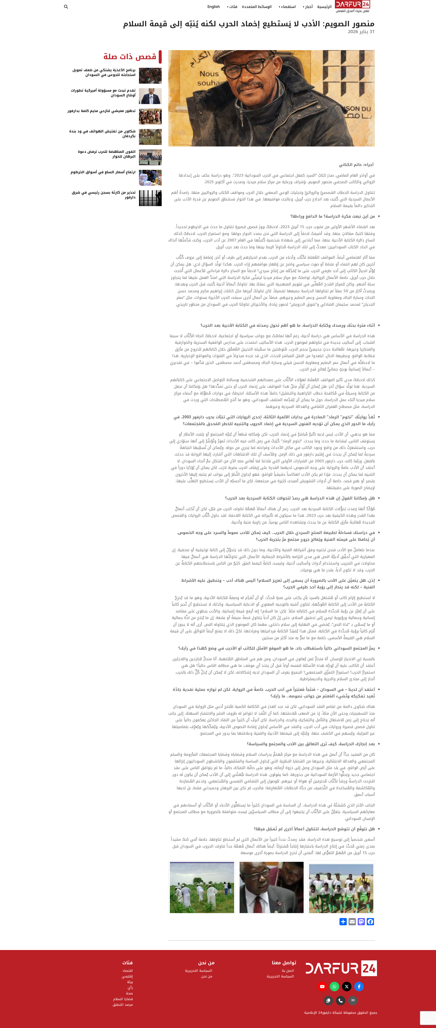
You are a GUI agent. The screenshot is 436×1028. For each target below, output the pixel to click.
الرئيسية (324, 6)
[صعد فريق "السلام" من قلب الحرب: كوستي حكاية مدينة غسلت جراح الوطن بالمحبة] (341, 886)
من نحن (206, 976)
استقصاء (288, 6)
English (213, 6)
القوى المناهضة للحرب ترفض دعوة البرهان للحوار (107, 154)
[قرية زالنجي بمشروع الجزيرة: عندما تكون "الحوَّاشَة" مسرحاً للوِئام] (202, 886)
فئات (233, 6)
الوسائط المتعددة (257, 6)
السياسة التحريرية (198, 970)
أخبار (309, 6)
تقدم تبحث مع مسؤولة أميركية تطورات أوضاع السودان (103, 93)
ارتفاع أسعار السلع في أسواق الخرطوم (103, 172)
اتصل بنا (288, 970)
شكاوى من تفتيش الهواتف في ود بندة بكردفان (102, 134)
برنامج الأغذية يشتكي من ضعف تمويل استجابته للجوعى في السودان (104, 73)
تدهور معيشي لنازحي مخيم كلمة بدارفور (101, 111)
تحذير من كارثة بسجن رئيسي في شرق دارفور (104, 195)
